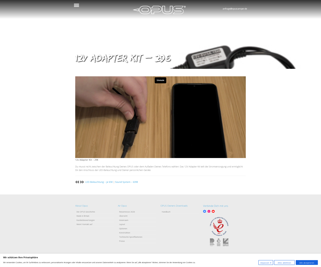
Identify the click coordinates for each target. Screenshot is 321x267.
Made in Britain (82, 216)
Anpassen (264, 263)
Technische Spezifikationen (130, 237)
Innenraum (123, 220)
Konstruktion (124, 232)
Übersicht (123, 216)
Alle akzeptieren (306, 263)
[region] (160, 260)
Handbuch (166, 211)
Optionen (123, 228)
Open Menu (76, 5)
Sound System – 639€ (126, 181)
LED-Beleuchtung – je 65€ (99, 181)
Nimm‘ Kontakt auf (84, 224)
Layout (122, 224)
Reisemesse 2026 (127, 211)
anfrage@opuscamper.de (235, 8)
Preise (122, 241)
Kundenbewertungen (85, 220)
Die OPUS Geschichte (85, 211)
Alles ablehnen (284, 263)
